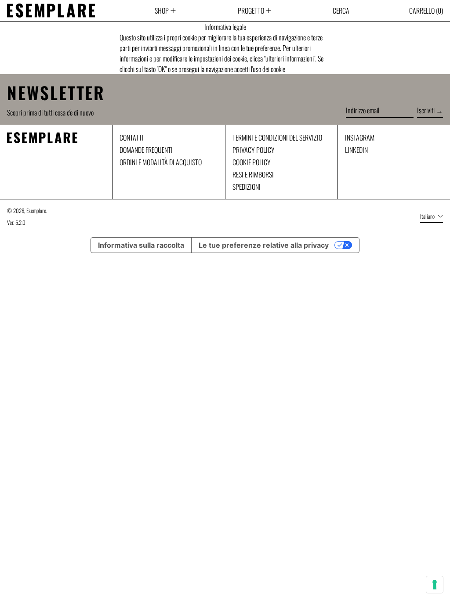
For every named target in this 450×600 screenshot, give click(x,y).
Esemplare (36, 210)
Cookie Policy (251, 162)
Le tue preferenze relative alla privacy (264, 245)
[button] (341, 10)
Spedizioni (246, 186)
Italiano (428, 216)
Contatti (132, 137)
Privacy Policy (253, 150)
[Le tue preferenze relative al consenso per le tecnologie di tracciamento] (434, 584)
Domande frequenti (146, 150)
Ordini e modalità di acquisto (161, 162)
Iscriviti (426, 110)
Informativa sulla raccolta (141, 245)
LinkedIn (356, 150)
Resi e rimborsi (253, 174)
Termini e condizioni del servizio (277, 137)
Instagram (359, 137)
